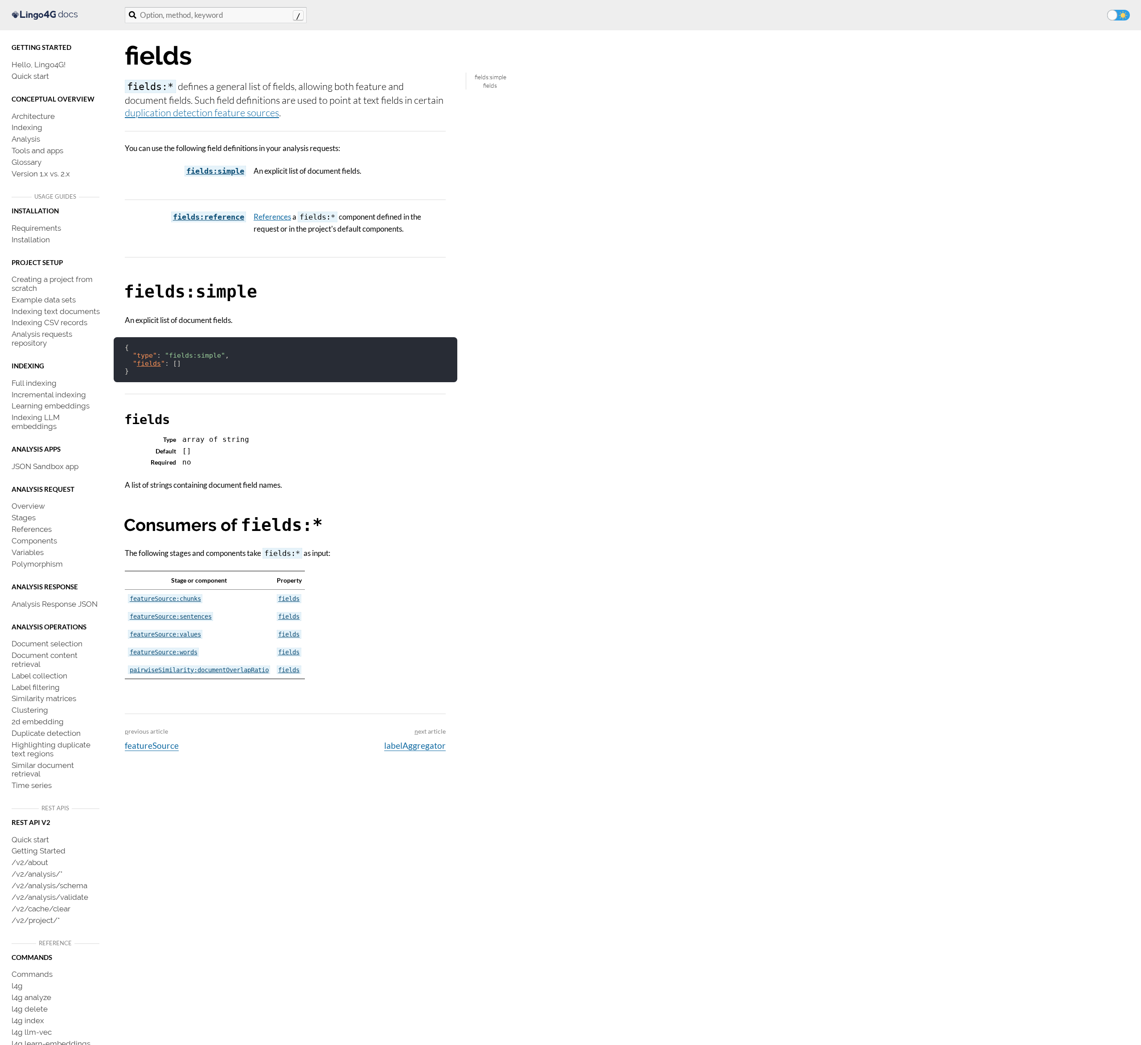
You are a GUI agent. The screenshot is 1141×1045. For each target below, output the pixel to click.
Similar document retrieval (43, 769)
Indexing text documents (56, 310)
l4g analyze (31, 996)
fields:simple (490, 77)
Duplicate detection (46, 732)
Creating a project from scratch (52, 283)
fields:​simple (215, 171)
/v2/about (30, 861)
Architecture (33, 115)
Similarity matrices (44, 698)
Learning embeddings (51, 405)
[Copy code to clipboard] (446, 347)
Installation (31, 239)
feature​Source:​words (163, 652)
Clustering (30, 709)
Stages (24, 517)
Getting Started (39, 850)
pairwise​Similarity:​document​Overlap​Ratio (199, 670)
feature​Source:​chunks (165, 598)
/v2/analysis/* (37, 873)
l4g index (28, 1020)
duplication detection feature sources (202, 112)
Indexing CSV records (49, 322)
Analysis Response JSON (55, 603)
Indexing (27, 126)
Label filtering (36, 686)
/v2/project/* (36, 919)
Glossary (26, 161)
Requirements (36, 227)
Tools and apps (37, 150)
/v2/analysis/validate (50, 896)
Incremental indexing (49, 394)
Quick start (30, 75)
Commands (32, 973)
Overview (28, 505)
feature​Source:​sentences (171, 616)
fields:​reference (208, 216)
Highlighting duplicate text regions (51, 749)
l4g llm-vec (32, 1031)
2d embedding (38, 721)
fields (490, 85)
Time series (32, 784)
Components (34, 540)
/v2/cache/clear (41, 908)
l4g (17, 985)
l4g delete (30, 1008)
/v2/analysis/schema (49, 885)
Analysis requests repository (42, 338)
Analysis (26, 138)
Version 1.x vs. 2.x (41, 173)
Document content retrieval (45, 659)
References (32, 528)
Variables (28, 551)
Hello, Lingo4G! (39, 64)
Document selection (47, 643)
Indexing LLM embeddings (36, 421)
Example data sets (44, 299)
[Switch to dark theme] (1118, 15)
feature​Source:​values (165, 634)
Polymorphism (37, 563)
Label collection (39, 675)
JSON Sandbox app (45, 465)
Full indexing (34, 382)
